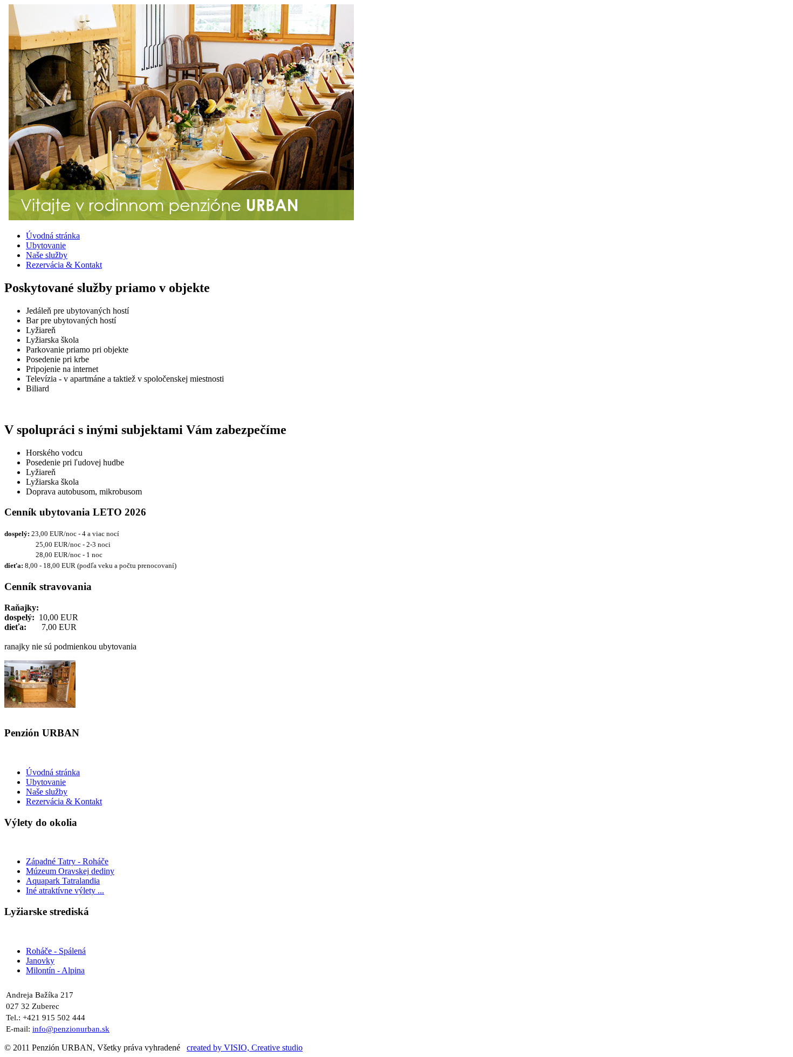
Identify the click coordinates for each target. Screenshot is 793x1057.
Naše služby (46, 791)
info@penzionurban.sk (71, 1029)
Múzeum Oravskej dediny (70, 871)
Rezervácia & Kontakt (64, 801)
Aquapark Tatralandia (63, 880)
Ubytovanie (46, 782)
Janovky (40, 960)
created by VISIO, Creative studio (245, 1047)
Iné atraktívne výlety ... (65, 890)
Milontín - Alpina (55, 970)
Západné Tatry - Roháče (67, 861)
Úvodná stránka (53, 772)
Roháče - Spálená (56, 951)
